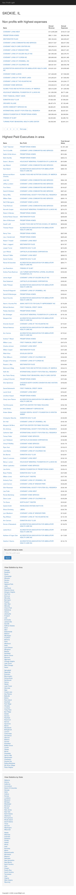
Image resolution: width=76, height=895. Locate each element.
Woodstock (7, 728)
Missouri (7, 856)
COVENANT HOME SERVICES (12, 85)
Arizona (6, 782)
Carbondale (8, 734)
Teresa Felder (7, 436)
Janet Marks (7, 451)
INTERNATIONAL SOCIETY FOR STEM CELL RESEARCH (21, 111)
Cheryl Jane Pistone (9, 399)
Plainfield (7, 718)
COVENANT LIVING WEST (11, 32)
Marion (6, 726)
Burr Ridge (7, 712)
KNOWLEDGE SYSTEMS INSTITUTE (31, 506)
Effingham (7, 649)
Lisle (5, 618)
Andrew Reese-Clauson (10, 217)
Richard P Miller (8, 255)
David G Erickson (8, 191)
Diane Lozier (7, 498)
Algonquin (7, 659)
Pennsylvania (8, 818)
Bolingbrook (8, 730)
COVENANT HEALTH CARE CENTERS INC (16, 46)
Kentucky (7, 848)
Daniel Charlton (8, 259)
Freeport (7, 616)
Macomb (7, 657)
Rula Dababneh (8, 281)
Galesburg (7, 610)
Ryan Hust (6, 447)
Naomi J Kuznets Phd (10, 303)
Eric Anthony (7, 429)
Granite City (8, 761)
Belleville (7, 696)
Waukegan (7, 636)
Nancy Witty (7, 195)
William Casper (8, 350)
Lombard (7, 708)
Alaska (6, 833)
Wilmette (7, 606)
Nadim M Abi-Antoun (9, 154)
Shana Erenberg (8, 509)
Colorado (7, 836)
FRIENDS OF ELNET (9, 118)
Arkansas (7, 835)
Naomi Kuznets (8, 298)
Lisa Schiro (6, 469)
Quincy (6, 682)
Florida (6, 840)
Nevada (6, 808)
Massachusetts (9, 852)
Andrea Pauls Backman (10, 272)
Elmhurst (7, 596)
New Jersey (8, 810)
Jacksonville (8, 622)
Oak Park (7, 594)
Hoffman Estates (9, 626)
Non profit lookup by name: (13, 550)
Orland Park (8, 608)
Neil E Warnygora (8, 202)
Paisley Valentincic (9, 311)
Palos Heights (8, 767)
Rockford (7, 572)
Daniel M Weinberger (9, 294)
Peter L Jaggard (8, 244)
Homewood (7, 736)
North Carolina (8, 864)
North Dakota (8, 814)
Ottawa (6, 749)
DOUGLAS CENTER (26, 353)
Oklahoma (7, 816)
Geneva (6, 716)
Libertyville (7, 614)
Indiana (6, 794)
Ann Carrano (7, 520)
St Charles (7, 620)
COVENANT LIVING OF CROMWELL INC (16, 61)
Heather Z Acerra (8, 541)
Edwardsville (8, 632)
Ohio (5, 866)
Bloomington (8, 676)
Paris (6, 641)
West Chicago (8, 665)
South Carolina (9, 872)
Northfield (7, 653)
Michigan (7, 802)
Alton (6, 630)
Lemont (6, 732)
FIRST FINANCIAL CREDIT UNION (14, 96)
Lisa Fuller (6, 491)
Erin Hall (5, 422)
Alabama (7, 780)
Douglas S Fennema (9, 361)
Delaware (7, 838)
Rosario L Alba (7, 364)
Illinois (6, 844)
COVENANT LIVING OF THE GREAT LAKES (17, 78)
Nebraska (7, 858)
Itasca (6, 667)
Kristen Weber (7, 412)
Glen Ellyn (7, 604)
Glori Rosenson (8, 487)
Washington (8, 828)
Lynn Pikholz (7, 252)
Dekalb (6, 714)
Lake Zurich (8, 663)
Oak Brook (7, 588)
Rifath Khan (6, 353)
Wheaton (7, 578)
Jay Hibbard (7, 165)
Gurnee (6, 741)
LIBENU (22, 509)
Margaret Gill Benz (9, 425)
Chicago (7, 570)
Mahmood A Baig (8, 368)
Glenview (7, 688)
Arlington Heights (9, 592)
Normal (6, 722)
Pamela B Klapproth (9, 291)
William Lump (7, 342)
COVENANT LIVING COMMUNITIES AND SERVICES (19, 43)
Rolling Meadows (9, 763)
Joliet (6, 586)
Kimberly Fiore (7, 480)
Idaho (6, 792)
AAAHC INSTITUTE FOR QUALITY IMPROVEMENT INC (37, 303)
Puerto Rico (8, 870)
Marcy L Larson (8, 462)
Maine (6, 850)
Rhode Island (8, 820)
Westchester (8, 757)
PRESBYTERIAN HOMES (11, 35)
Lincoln (6, 747)
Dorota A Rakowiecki (9, 524)
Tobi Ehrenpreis (8, 405)
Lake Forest (8, 686)
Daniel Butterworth (9, 388)
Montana (7, 806)
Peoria (6, 574)
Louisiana (7, 798)
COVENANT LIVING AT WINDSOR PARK (16, 50)
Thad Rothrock (7, 206)
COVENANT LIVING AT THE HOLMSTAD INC (17, 81)
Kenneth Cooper (8, 209)
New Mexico (8, 862)
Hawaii (6, 842)
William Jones (7, 476)
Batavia (6, 651)
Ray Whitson (7, 517)
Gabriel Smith (7, 506)
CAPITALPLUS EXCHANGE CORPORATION (34, 252)
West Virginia (8, 880)
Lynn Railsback (8, 440)
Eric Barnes (6, 455)
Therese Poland (8, 228)
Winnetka (7, 598)
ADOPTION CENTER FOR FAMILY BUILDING (34, 405)
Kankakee (7, 743)
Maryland (7, 800)
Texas (6, 824)
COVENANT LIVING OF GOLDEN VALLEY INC (17, 54)
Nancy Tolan (7, 233)
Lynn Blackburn (8, 513)
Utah (5, 876)
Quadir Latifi (7, 224)
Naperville (7, 672)
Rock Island (8, 700)
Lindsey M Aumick (9, 379)
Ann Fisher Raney (8, 375)
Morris (6, 751)
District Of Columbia (10, 788)
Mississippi (7, 804)
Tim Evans (6, 502)
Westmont (7, 643)
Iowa (5, 846)
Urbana (6, 612)
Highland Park (8, 584)
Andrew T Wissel (8, 339)
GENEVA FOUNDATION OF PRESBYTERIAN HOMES (20, 114)
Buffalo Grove (8, 745)
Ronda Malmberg (8, 495)
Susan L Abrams (8, 161)
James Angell (7, 278)
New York (7, 812)
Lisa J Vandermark (9, 237)
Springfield (7, 670)
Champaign (8, 576)
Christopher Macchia (9, 418)
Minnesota (7, 854)
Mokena (6, 739)
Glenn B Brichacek (9, 220)
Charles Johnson (8, 346)
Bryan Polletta (7, 473)
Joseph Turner (7, 248)
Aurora (6, 582)
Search (8, 558)
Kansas (6, 796)
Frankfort (7, 638)
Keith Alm (6, 372)
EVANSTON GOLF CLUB (11, 100)
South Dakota (8, 822)
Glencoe (7, 738)
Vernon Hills (8, 755)
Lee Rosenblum (8, 268)
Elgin (5, 690)
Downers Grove (9, 590)
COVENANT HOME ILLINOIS (12, 74)
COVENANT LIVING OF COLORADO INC (16, 65)
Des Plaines (8, 694)
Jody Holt (6, 180)
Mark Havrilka (7, 158)
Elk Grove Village (9, 765)
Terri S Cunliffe (7, 150)
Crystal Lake (8, 692)
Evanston (7, 674)
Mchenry (7, 640)
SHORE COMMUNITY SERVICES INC (15, 107)
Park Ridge (7, 704)
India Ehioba (7, 409)
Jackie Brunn (7, 530)
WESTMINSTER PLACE (10, 39)
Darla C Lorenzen (8, 458)
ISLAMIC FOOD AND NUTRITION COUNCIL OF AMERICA (21, 89)
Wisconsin (7, 830)
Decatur (6, 580)
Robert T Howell (8, 241)
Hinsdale (7, 706)
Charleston (7, 759)
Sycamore (7, 724)
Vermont (7, 826)
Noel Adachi (7, 169)
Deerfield (7, 702)
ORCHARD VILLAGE (9, 103)
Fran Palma (6, 187)
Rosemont (7, 720)
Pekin (6, 645)
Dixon (6, 628)
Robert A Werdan (8, 213)
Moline (6, 698)
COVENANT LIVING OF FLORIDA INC (15, 57)
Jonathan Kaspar (8, 396)
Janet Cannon (7, 484)
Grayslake (7, 753)
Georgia (6, 790)
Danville (6, 624)
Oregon (6, 868)
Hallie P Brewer (8, 285)
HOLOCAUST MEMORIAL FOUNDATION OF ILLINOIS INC (21, 92)
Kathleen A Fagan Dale (10, 535)
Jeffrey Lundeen (8, 184)
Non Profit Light (8, 2)
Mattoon (7, 634)
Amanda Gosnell (8, 324)
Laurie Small (7, 392)
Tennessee (7, 874)
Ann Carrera (7, 333)
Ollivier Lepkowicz (8, 466)
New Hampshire (9, 860)
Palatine (6, 602)
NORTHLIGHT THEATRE (28, 476)
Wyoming (7, 882)
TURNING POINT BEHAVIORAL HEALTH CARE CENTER (21, 122)
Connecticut (8, 786)
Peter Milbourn (7, 357)
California (7, 784)
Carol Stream (8, 647)
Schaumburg (8, 678)
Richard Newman (8, 327)
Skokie (6, 684)
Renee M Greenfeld (9, 263)
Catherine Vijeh (8, 433)
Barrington (7, 600)
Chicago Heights (9, 661)
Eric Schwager (7, 314)
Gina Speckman (8, 383)
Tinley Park (7, 710)
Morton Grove (8, 655)
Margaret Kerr (7, 318)
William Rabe (7, 198)
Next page (23, 129)
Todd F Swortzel (8, 147)
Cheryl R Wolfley (8, 444)
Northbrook (7, 680)
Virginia (6, 878)
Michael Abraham (8, 307)
